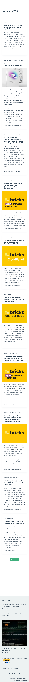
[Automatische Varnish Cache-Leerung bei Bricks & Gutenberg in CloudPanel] (14, 256)
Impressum (13, 678)
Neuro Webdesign (18, 60)
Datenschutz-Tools (22, 678)
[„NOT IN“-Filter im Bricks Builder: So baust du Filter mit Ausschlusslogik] (14, 313)
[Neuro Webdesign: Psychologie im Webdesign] (14, 77)
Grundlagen (7, 134)
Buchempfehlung (8, 60)
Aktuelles (7, 477)
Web (10, 22)
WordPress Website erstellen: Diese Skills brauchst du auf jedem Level (14, 482)
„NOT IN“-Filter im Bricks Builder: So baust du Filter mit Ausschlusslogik (14, 299)
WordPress (21, 134)
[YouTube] (19, 673)
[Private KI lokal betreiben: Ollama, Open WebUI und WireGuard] (14, 633)
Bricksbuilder (7, 180)
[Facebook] (9, 673)
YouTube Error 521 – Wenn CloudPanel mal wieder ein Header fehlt (13, 27)
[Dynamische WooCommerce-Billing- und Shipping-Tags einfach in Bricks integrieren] (14, 372)
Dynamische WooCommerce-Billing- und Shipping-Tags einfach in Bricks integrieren (14, 358)
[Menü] (26, 2)
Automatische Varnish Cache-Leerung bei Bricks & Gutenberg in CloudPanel (14, 242)
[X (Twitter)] (12, 673)
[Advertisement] (14, 579)
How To (13, 134)
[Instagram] (14, 673)
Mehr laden (14, 560)
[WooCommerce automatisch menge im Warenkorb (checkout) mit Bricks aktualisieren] (14, 200)
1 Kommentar (18, 171)
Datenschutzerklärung (20, 680)
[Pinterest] (16, 673)
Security (6, 22)
